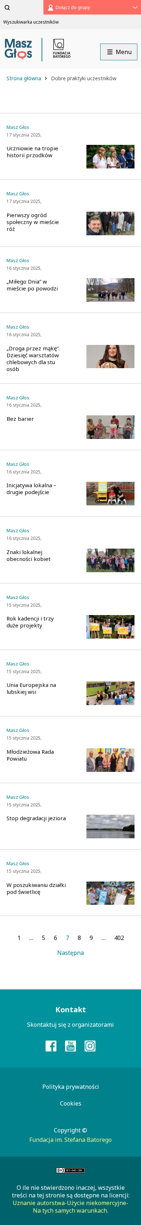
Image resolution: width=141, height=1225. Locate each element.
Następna (70, 953)
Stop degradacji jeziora (36, 818)
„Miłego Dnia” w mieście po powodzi (32, 285)
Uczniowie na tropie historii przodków (32, 152)
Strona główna (25, 78)
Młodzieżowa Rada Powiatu (30, 755)
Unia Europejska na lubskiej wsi (31, 688)
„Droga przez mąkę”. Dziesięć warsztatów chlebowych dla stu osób (33, 359)
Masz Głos (18, 127)
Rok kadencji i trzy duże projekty (30, 622)
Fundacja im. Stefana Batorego (70, 1140)
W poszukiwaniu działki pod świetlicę (36, 888)
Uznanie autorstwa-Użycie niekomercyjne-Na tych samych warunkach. (70, 1206)
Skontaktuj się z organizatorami (70, 1025)
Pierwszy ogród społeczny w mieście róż (33, 222)
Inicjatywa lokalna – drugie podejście (31, 489)
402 (119, 938)
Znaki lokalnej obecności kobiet (29, 555)
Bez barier (20, 418)
